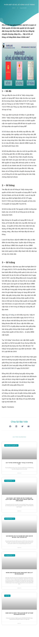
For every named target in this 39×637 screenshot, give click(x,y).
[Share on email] (28, 426)
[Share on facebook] (10, 426)
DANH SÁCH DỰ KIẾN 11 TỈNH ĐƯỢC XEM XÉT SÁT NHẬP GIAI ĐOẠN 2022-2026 (19, 613)
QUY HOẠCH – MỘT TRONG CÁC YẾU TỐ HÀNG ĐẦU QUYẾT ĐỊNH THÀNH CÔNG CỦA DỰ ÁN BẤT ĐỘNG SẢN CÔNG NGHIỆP (19, 499)
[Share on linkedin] (16, 426)
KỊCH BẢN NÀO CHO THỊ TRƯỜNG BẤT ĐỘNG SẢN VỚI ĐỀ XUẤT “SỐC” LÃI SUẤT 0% (19, 536)
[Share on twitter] (22, 426)
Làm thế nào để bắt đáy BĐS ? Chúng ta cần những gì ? (19, 463)
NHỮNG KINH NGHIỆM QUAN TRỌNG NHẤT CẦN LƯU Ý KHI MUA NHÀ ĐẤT (19, 573)
